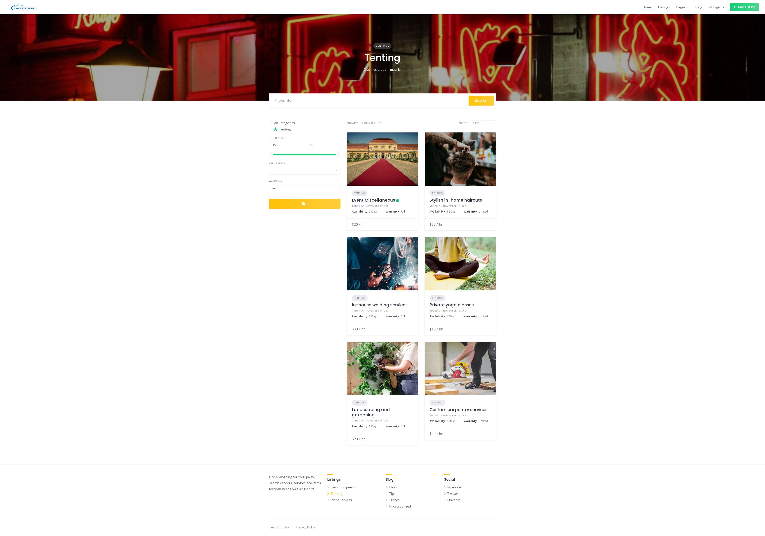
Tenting (359, 193)
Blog (698, 7)
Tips (392, 493)
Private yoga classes (452, 305)
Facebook (454, 487)
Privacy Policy (306, 527)
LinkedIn (453, 500)
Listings (664, 7)
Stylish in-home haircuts (456, 200)
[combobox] (304, 171)
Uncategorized (400, 506)
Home (647, 7)
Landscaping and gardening (371, 412)
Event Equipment (343, 487)
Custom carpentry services (458, 410)
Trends (394, 500)
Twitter (452, 493)
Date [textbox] (476, 123)
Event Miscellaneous (373, 200)
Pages (680, 7)
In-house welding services (380, 305)
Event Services (341, 500)
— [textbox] (274, 171)
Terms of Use (279, 527)
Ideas (393, 487)
